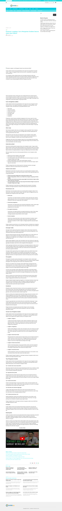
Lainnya (36, 8)
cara (6, 29)
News (7, 8)
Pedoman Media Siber (25, 10)
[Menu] (6, 2)
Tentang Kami (40, 10)
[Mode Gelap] (55, 2)
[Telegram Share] (36, 463)
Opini (33, 8)
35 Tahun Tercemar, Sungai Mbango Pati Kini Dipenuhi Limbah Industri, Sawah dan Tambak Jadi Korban (48, 20)
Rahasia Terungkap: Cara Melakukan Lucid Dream (14, 455)
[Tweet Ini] (32, 463)
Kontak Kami (19, 10)
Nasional (26, 8)
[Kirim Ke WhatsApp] (38, 463)
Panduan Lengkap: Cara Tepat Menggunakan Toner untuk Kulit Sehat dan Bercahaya (19, 458)
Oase (30, 8)
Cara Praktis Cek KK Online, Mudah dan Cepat (13, 459)
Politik (10, 8)
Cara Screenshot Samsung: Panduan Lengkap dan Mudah (15, 456)
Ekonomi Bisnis (15, 8)
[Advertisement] (22, 20)
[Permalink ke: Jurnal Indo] (6, 35)
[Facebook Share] (30, 463)
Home (7, 10)
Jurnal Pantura (21, 8)
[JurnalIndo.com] (14, 5)
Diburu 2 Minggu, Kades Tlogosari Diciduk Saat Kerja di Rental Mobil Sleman (45, 0)
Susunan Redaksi (33, 10)
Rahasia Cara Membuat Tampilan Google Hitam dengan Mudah (16, 452)
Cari (41, 13)
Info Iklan (11, 10)
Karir (15, 10)
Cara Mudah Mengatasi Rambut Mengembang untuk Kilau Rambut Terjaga (18, 454)
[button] (54, 2)
